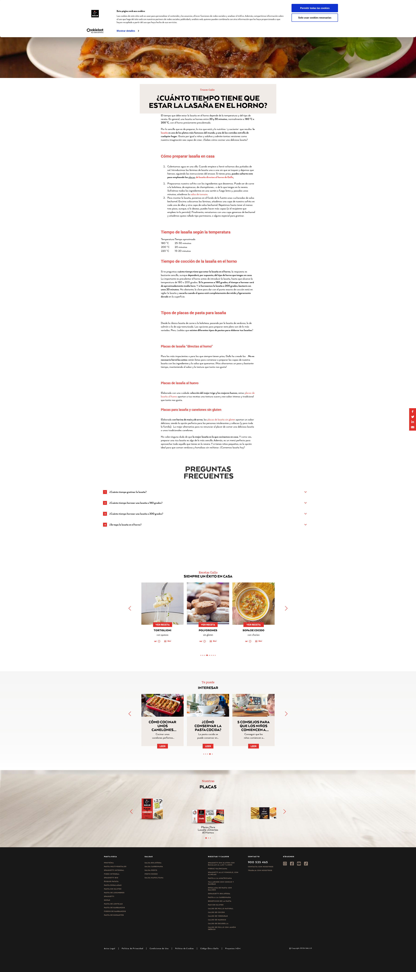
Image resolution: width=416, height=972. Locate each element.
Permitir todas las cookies (315, 8)
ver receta (163, 624)
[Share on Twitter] (412, 416)
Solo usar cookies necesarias (314, 17)
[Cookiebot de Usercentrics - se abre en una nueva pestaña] (95, 30)
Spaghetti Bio (111, 878)
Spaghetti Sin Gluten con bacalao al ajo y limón (221, 864)
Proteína (109, 863)
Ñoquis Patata (111, 881)
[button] (286, 608)
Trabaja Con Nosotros (260, 870)
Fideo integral (112, 874)
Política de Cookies (184, 948)
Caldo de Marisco (217, 920)
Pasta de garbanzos (114, 908)
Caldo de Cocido (216, 912)
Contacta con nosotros (260, 867)
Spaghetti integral (114, 870)
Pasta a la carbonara (219, 897)
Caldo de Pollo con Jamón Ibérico (222, 928)
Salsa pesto (151, 870)
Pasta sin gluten (113, 889)
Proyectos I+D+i (233, 948)
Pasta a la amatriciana (220, 878)
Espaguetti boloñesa (219, 894)
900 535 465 (258, 862)
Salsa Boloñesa (153, 863)
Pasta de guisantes (114, 915)
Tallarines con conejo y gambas (221, 883)
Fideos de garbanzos (115, 911)
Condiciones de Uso (159, 948)
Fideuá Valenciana (217, 869)
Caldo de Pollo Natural (221, 909)
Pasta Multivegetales (115, 866)
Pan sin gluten (216, 905)
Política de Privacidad (132, 948)
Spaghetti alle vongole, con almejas (223, 873)
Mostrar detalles (126, 30)
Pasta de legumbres (114, 893)
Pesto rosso (151, 874)
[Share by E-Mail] (412, 422)
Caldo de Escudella (218, 923)
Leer (162, 746)
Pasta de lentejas (113, 904)
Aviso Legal (109, 948)
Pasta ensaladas (113, 885)
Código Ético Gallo (209, 948)
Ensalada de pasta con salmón (220, 889)
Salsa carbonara (154, 866)
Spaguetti (109, 896)
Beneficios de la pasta (219, 901)
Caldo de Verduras (218, 916)
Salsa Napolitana (154, 878)
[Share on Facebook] (412, 411)
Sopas (107, 900)
